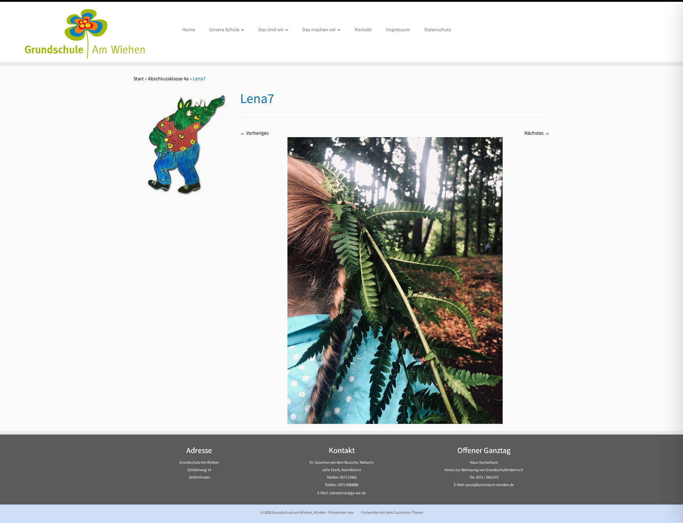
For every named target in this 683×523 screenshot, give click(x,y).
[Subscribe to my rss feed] (137, 512)
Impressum (398, 29)
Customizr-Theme (408, 512)
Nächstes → (537, 133)
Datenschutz (437, 29)
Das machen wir (319, 29)
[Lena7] (395, 280)
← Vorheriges (254, 133)
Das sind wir (271, 29)
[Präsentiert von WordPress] (356, 510)
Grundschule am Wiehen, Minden (299, 512)
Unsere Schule (224, 29)
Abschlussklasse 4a (168, 78)
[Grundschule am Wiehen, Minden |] (79, 32)
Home (188, 29)
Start (138, 78)
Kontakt (363, 29)
